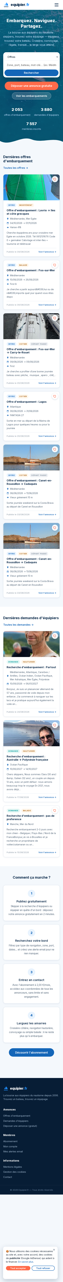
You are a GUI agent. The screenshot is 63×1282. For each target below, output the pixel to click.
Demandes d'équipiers (15, 1121)
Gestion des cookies (14, 1171)
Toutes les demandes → (18, 624)
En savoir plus (25, 1261)
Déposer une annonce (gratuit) (20, 1126)
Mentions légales (12, 1166)
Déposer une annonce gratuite (31, 85)
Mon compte (10, 1146)
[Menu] (56, 4)
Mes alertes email (13, 1151)
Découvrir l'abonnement (31, 1052)
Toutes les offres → (15, 167)
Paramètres (13, 1274)
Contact (7, 1177)
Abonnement (10, 1141)
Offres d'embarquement (16, 1115)
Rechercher (31, 72)
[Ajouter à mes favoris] (55, 179)
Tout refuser (43, 1268)
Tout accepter (18, 1268)
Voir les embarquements (31, 95)
